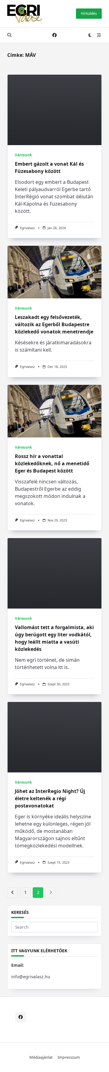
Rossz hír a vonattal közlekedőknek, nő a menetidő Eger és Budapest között (52, 463)
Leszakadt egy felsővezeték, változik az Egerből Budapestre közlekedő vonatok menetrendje (54, 324)
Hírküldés (89, 13)
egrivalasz (27, 228)
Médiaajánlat (41, 1057)
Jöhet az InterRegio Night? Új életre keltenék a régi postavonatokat (50, 798)
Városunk (23, 155)
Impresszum (69, 1057)
